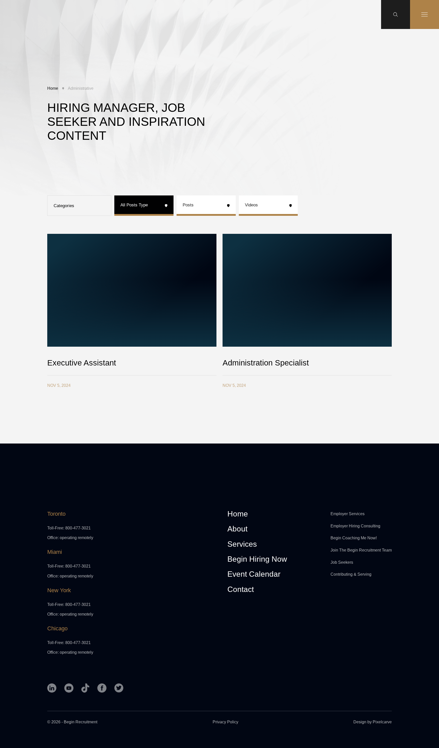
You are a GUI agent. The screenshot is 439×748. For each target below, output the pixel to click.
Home (52, 88)
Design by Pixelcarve (372, 722)
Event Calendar (253, 574)
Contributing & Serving (351, 574)
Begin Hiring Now (257, 559)
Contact (240, 589)
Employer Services (348, 514)
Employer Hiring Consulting (355, 526)
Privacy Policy (225, 722)
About (237, 529)
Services (242, 544)
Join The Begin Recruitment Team (361, 550)
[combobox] (79, 205)
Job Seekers (342, 562)
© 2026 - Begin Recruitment (72, 722)
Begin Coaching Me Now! (354, 538)
